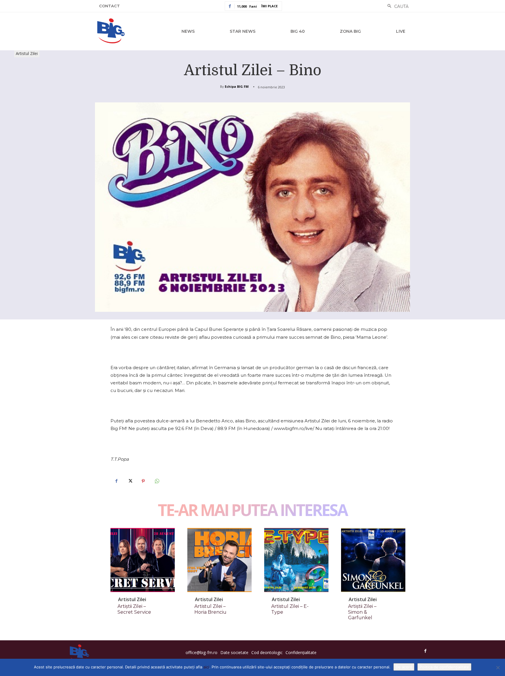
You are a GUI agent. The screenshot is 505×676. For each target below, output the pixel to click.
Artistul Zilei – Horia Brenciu (210, 609)
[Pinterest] (143, 481)
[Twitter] (130, 481)
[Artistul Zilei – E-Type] (296, 560)
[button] (396, 6)
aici (206, 667)
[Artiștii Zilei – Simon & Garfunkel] (373, 560)
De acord (404, 667)
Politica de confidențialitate (444, 667)
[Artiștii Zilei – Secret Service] (142, 560)
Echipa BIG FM (237, 86)
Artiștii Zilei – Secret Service (134, 609)
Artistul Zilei (27, 53)
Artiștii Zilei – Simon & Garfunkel (362, 611)
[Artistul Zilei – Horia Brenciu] (219, 560)
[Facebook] (116, 481)
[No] (498, 667)
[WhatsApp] (156, 481)
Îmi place (269, 6)
